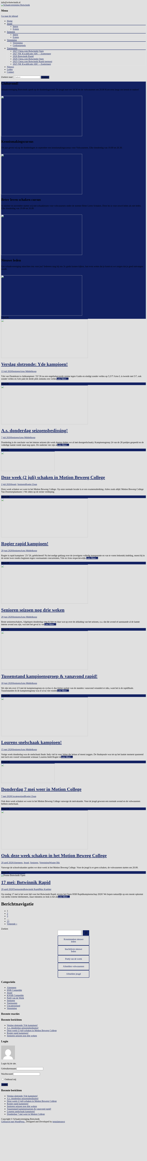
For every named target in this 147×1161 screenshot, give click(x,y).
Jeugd (9, 23)
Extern (16, 29)
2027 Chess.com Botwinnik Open (28, 51)
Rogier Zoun (31, 484)
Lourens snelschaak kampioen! (31, 742)
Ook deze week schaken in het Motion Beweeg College (54, 855)
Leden (10, 69)
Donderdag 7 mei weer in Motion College (41, 789)
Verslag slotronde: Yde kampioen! (34, 364)
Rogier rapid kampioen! (24, 543)
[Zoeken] (86, 933)
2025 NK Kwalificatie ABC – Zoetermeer (32, 64)
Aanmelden (6, 152)
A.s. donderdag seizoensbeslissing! (34, 430)
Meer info (5, 213)
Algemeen (18, 862)
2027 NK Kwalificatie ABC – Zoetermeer (32, 53)
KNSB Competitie (15, 995)
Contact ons (6, 94)
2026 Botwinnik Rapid (23, 56)
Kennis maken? (8, 274)
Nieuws (10, 67)
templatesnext (59, 1121)
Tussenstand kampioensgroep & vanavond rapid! (49, 676)
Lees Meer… (62, 379)
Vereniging (12, 40)
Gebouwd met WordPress (13, 1121)
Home (9, 21)
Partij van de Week (15, 998)
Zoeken (4, 929)
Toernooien (12, 48)
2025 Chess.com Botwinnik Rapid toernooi (32, 61)
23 (8, 921)
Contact (10, 72)
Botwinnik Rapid (31, 889)
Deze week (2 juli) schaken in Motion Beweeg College (53, 477)
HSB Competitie (14, 990)
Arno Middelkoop (28, 371)
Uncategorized (18, 796)
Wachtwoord (7, 1074)
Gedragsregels (19, 45)
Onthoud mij (10, 1079)
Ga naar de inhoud (9, 16)
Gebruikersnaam (8, 1068)
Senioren (11, 32)
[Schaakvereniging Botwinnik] (15, 5)
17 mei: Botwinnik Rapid (26, 882)
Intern (15, 26)
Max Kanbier (45, 889)
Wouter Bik (54, 862)
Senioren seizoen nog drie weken (32, 609)
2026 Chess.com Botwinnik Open (28, 59)
